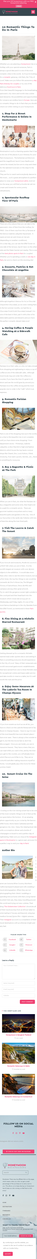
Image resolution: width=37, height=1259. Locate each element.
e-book (19, 6)
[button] (18, 1151)
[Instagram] (16, 1133)
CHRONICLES (7, 1219)
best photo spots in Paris (14, 253)
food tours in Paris (14, 87)
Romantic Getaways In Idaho (18, 1066)
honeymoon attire (21, 181)
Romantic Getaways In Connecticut (18, 1097)
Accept (8, 1253)
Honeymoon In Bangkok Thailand (18, 1035)
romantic (7, 77)
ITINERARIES (6, 1210)
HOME (4, 1202)
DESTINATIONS (7, 1206)
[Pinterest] (20, 1133)
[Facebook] (13, 1133)
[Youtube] (23, 1133)
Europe (26, 100)
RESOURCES (6, 1214)
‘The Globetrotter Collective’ (15, 906)
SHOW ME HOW (26, 1236)
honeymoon (25, 64)
